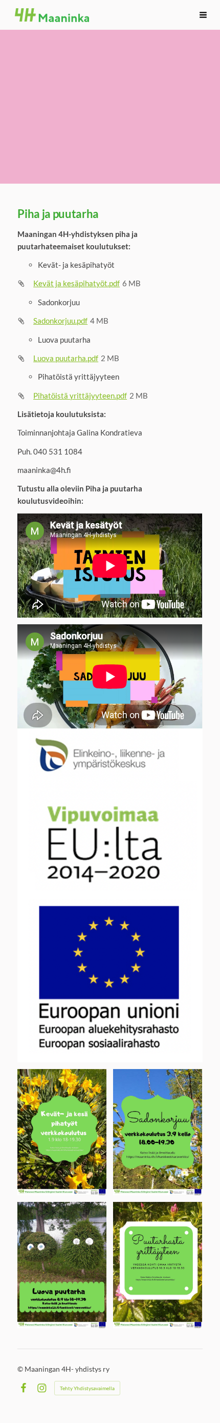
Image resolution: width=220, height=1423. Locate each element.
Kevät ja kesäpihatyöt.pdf (76, 283)
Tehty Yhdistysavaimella (87, 1388)
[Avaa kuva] (61, 1132)
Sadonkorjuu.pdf (60, 320)
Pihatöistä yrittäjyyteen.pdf (80, 395)
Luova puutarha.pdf (65, 358)
